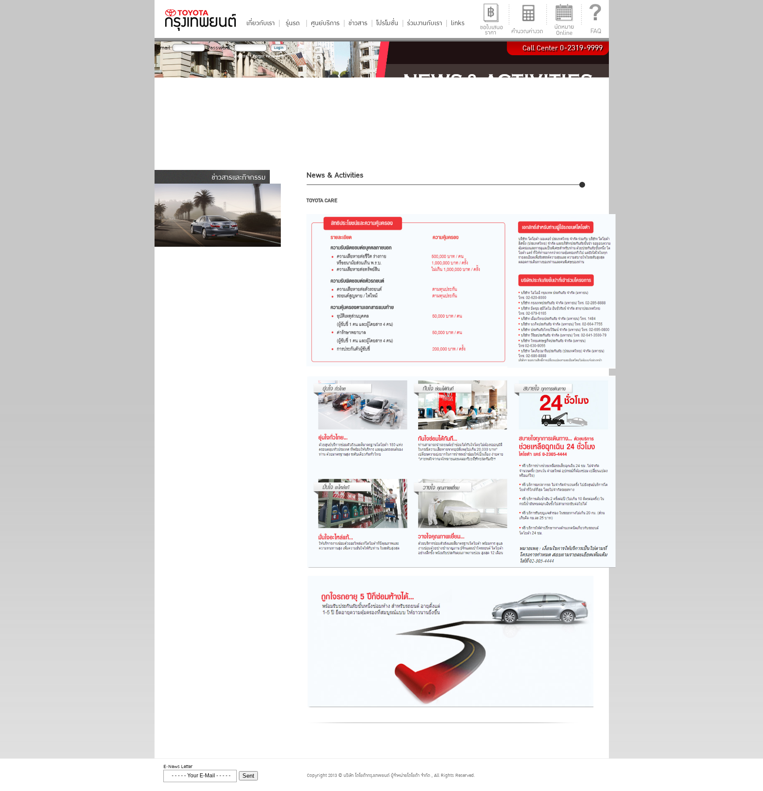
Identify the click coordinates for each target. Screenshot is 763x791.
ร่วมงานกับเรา (424, 23)
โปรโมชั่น (387, 23)
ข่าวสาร (357, 23)
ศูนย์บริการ (325, 23)
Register (241, 56)
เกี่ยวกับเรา (260, 23)
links (458, 23)
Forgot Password (268, 56)
